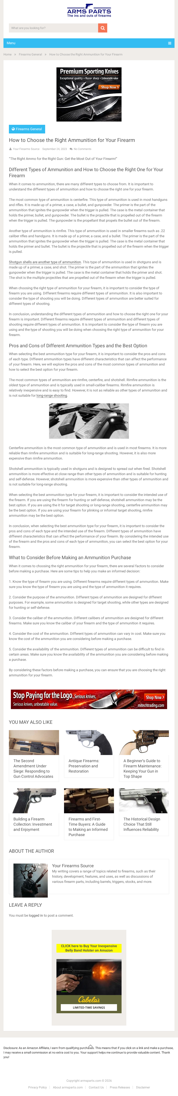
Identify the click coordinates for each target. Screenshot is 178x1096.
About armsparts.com (68, 1087)
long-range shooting (51, 395)
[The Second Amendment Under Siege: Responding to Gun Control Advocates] (34, 742)
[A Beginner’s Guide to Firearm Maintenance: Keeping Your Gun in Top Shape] (144, 742)
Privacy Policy (37, 1087)
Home (7, 54)
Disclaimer (143, 1087)
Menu (11, 43)
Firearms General (30, 54)
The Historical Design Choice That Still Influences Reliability (142, 824)
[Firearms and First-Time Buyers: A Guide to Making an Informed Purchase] (89, 800)
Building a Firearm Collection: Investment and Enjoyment (32, 824)
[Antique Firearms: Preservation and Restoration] (89, 742)
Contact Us (96, 1087)
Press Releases (120, 1087)
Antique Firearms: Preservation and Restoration (84, 765)
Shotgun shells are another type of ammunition (45, 262)
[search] (102, 27)
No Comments (82, 149)
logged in (36, 915)
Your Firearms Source (26, 149)
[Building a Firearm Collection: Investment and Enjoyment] (34, 800)
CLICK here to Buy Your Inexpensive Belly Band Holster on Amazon (89, 948)
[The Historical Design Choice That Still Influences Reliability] (144, 800)
